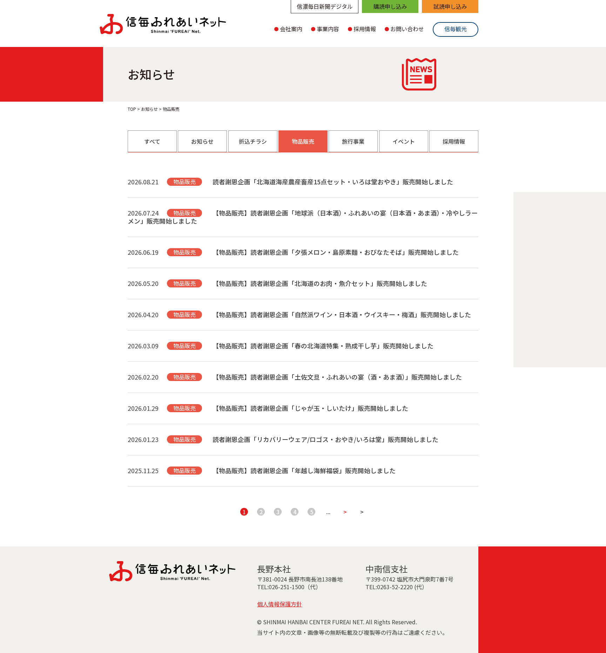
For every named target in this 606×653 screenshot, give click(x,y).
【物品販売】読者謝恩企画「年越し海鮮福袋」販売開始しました (304, 470)
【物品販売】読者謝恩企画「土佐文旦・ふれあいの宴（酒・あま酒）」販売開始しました (337, 376)
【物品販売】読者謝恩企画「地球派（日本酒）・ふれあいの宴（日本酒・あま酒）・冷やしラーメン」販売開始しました (303, 216)
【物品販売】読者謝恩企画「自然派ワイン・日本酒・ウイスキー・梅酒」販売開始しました (342, 314)
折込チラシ (253, 141)
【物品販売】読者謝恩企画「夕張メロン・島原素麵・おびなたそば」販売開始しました (336, 252)
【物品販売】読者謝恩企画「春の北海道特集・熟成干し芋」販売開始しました (323, 345)
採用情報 (454, 141)
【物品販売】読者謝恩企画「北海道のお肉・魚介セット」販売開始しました (320, 283)
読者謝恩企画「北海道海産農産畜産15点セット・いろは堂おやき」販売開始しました (333, 181)
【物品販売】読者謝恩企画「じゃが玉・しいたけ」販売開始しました (310, 408)
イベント (403, 141)
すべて (152, 141)
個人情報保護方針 (279, 604)
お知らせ (202, 141)
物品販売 (303, 141)
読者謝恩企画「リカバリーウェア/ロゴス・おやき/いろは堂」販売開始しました (325, 439)
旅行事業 (353, 141)
